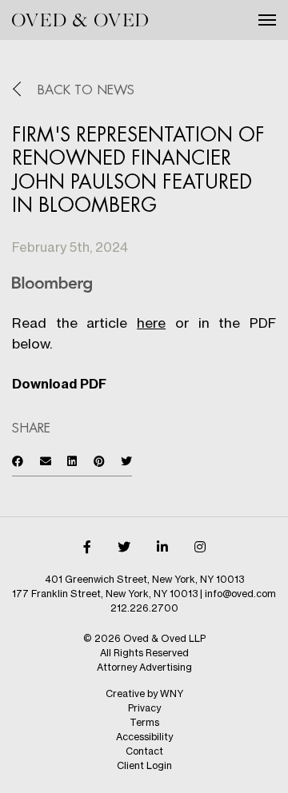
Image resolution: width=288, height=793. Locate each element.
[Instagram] (200, 546)
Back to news (86, 90)
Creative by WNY (144, 693)
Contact (144, 751)
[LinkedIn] (162, 546)
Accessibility (144, 737)
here (151, 322)
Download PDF (59, 384)
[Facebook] (87, 546)
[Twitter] (124, 546)
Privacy (144, 708)
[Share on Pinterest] (99, 460)
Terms (144, 722)
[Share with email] (45, 460)
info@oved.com (240, 594)
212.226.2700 (144, 608)
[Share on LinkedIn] (72, 460)
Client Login (144, 765)
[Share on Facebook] (17, 460)
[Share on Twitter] (126, 460)
